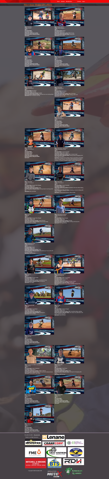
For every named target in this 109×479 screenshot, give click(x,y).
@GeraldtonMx (37, 434)
